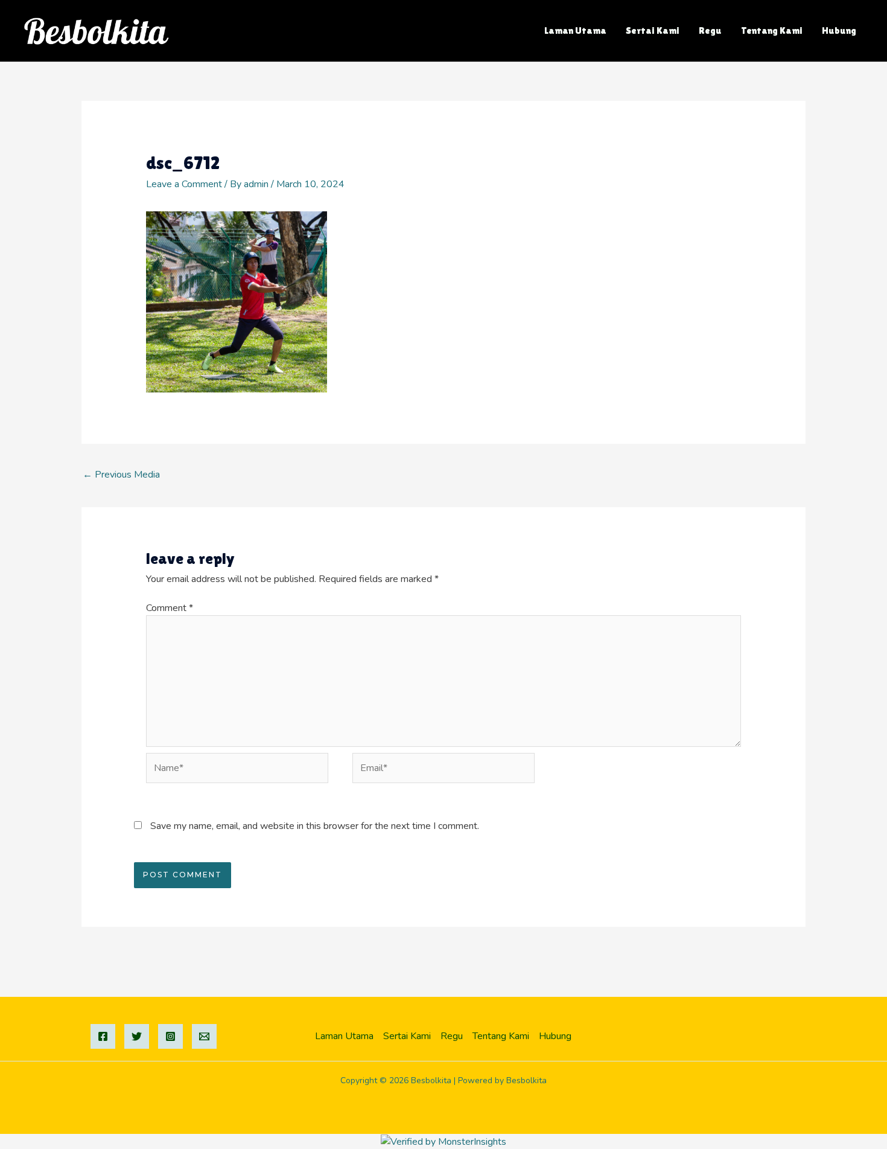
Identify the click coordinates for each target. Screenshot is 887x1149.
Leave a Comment (184, 184)
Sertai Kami (652, 30)
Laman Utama (575, 30)
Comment (169, 608)
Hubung (839, 30)
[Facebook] (103, 1036)
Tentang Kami (772, 30)
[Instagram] (170, 1036)
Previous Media (121, 474)
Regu (710, 30)
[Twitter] (136, 1036)
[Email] (204, 1036)
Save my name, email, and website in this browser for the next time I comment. (314, 826)
